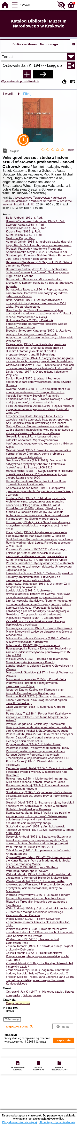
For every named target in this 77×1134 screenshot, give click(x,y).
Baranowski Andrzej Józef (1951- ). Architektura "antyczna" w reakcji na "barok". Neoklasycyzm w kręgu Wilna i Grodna (37, 272)
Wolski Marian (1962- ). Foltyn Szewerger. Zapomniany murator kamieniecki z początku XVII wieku (38, 922)
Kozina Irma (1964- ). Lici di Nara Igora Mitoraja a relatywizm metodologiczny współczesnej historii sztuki (38, 525)
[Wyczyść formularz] (64, 81)
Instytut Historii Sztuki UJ (18, 204)
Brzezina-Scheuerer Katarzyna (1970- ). (35, 221)
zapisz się (64, 1040)
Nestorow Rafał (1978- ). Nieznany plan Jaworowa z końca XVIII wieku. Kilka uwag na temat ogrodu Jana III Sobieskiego (40, 700)
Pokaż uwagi (12, 1019)
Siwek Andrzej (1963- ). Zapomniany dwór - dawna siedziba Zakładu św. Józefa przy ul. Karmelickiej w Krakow (39, 795)
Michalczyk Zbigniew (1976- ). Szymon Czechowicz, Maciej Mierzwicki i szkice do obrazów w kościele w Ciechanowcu (39, 631)
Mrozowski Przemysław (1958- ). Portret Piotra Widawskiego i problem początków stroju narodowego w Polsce (36, 683)
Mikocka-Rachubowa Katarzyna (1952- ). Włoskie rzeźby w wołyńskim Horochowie (38, 640)
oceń (71, 149)
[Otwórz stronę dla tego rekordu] (38, 123)
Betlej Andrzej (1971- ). (24, 217)
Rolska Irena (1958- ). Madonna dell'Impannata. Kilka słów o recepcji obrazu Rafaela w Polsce (37, 780)
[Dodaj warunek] (27, 74)
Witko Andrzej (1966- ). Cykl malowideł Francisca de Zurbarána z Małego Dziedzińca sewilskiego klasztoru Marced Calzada (40, 912)
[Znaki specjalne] (72, 81)
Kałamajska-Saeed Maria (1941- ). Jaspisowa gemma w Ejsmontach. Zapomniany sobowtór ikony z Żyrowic (39, 491)
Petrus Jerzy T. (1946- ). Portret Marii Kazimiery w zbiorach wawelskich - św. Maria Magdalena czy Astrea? (38, 717)
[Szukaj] (43, 74)
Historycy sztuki (52, 991)
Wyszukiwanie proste (14, 81)
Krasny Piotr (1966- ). (23, 231)
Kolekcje (33, 81)
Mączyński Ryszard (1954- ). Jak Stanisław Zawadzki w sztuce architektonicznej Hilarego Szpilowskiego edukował (35, 621)
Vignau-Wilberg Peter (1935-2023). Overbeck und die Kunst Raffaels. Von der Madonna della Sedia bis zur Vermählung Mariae (38, 861)
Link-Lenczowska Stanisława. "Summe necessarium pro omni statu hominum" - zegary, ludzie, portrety (39, 602)
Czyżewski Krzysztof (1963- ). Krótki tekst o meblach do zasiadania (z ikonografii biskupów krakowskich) (40, 366)
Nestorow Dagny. (20, 238)
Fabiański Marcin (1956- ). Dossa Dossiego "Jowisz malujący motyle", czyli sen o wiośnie (39, 400)
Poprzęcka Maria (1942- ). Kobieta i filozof (33, 744)
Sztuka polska (32, 995)
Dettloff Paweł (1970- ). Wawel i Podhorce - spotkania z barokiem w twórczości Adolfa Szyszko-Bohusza (39, 382)
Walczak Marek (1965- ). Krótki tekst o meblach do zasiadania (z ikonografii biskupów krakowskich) (38, 875)
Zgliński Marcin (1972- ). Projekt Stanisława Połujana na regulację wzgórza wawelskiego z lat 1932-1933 (37, 956)
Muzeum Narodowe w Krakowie (51, 201)
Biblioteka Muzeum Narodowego (35, 44)
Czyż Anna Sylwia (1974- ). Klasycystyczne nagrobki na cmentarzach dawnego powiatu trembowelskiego (40, 359)
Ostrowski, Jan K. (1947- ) (23, 991)
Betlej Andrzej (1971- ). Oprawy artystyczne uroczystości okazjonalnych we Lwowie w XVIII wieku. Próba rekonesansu (36, 303)
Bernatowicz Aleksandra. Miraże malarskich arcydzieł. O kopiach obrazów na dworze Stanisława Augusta (39, 283)
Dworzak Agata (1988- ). (25, 224)
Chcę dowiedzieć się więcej (19, 1122)
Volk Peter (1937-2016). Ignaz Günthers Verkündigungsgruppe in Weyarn (32, 869)
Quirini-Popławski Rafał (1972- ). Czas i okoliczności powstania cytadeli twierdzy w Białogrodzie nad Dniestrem (39, 772)
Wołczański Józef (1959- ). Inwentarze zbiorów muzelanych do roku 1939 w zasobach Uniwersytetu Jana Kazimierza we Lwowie (40, 932)
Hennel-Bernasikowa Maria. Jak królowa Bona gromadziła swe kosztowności (36, 482)
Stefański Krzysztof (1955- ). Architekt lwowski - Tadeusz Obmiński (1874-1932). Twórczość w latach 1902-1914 (40, 830)
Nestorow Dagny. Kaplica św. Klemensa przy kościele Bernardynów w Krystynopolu (34, 691)
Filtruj (27, 94)
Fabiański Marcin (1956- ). (26, 228)
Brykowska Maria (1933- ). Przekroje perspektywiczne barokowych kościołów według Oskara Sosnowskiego (36, 324)
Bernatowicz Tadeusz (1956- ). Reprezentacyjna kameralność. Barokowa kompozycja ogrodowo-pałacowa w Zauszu (37, 293)
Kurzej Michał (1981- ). (24, 234)
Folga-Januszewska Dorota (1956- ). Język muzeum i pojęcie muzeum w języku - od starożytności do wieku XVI (40, 409)
